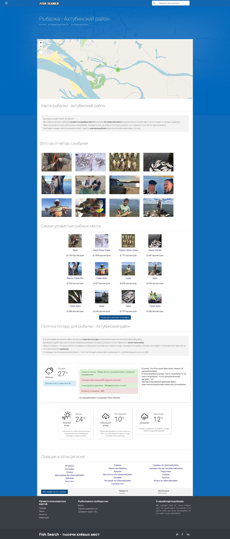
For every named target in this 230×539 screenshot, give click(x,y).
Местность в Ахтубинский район (117, 474)
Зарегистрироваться (87, 509)
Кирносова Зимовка (118, 468)
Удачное (166, 477)
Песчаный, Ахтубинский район (117, 481)
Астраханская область (58, 24)
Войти (81, 505)
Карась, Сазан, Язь (75, 278)
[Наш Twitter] (177, 534)
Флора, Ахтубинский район (166, 481)
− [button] (41, 46)
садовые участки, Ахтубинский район (165, 468)
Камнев (117, 465)
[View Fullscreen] (41, 53)
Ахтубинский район (79, 24)
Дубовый (69, 478)
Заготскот (69, 481)
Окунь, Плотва (155, 250)
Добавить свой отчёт (88, 512)
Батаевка (69, 469)
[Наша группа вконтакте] (188, 534)
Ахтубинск (69, 466)
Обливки (117, 477)
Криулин (117, 471)
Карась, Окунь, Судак (128, 250)
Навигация (44, 518)
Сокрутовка (166, 471)
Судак (128, 278)
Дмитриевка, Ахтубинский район (69, 475)
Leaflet (190, 98)
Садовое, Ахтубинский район (166, 465)
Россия (42, 24)
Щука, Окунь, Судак (101, 250)
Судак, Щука (101, 278)
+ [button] (41, 42)
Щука (75, 250)
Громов (69, 472)
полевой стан (118, 484)
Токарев (165, 474)
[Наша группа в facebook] (182, 534)
